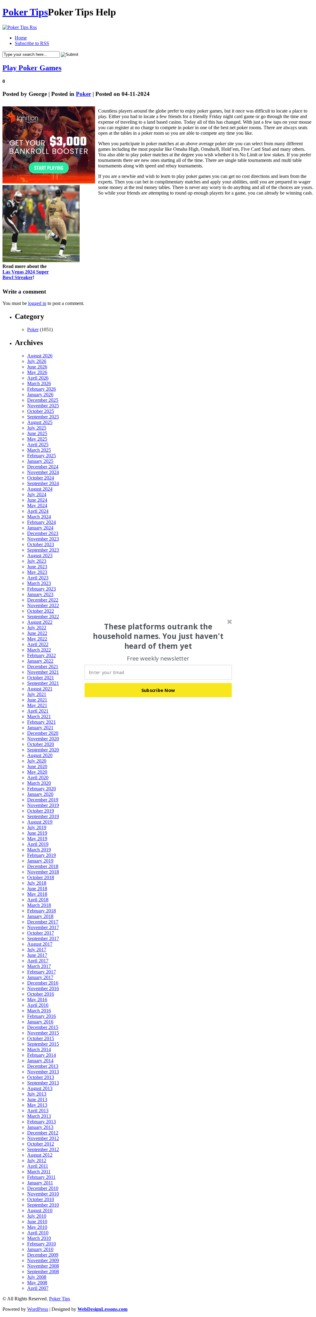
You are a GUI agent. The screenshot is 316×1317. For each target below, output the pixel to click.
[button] (158, 636)
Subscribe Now (158, 690)
